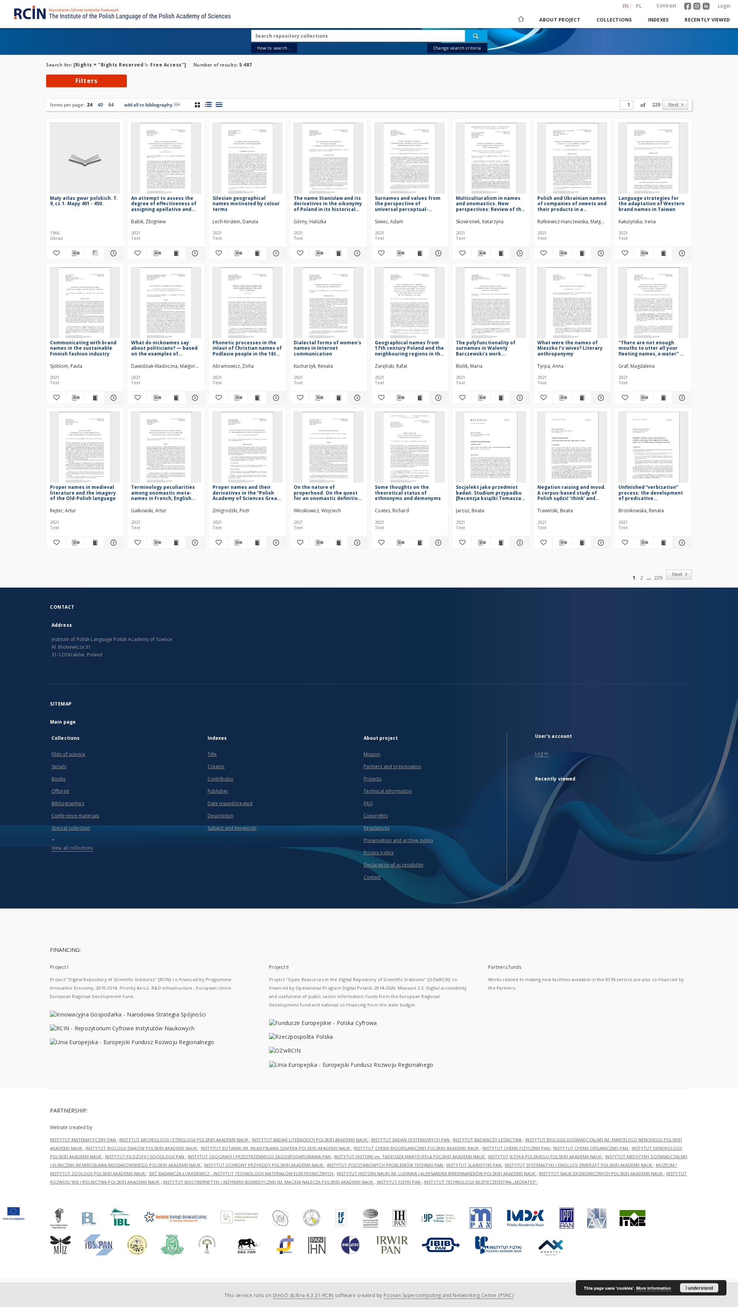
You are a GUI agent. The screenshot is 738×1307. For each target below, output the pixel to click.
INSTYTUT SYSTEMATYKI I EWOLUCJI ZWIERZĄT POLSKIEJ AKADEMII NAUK (579, 1165)
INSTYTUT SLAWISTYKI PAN (474, 1165)
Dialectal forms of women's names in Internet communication (327, 348)
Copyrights (376, 815)
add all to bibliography (148, 104)
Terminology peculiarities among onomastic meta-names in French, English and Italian (163, 492)
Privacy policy (379, 852)
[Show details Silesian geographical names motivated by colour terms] (275, 253)
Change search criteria (457, 48)
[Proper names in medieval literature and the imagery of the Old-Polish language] (84, 449)
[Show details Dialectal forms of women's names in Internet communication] (356, 398)
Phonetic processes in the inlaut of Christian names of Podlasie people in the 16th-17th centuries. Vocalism (247, 348)
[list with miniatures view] (208, 104)
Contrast (666, 5)
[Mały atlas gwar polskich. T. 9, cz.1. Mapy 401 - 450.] (84, 160)
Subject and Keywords (232, 828)
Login (724, 6)
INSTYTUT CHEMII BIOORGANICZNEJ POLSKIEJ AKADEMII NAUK (417, 1148)
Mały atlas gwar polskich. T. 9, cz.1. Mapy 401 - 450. (84, 201)
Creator (216, 766)
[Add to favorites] (55, 253)
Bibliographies (68, 803)
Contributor (221, 779)
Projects (373, 779)
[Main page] (520, 19)
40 (100, 104)
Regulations (376, 828)
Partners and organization (393, 766)
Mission (372, 754)
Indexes (658, 20)
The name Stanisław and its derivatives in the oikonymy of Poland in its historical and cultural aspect (328, 203)
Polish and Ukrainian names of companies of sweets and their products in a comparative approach (572, 203)
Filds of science (68, 754)
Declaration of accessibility (393, 865)
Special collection (71, 828)
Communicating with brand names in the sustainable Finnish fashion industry (83, 348)
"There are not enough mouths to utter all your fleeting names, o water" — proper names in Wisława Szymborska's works (651, 348)
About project (559, 20)
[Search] (476, 36)
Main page (63, 722)
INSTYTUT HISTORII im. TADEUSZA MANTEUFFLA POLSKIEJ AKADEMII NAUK (410, 1156)
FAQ (368, 803)
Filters (86, 80)
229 (656, 104)
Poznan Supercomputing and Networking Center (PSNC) (449, 1295)
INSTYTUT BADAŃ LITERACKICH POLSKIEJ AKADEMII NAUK (310, 1140)
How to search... (274, 48)
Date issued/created (230, 803)
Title (212, 754)
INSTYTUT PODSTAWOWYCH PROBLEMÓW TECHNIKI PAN (385, 1165)
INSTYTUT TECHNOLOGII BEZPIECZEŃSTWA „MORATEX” (480, 1182)
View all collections (72, 848)
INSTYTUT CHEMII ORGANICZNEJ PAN (591, 1148)
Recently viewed (707, 20)
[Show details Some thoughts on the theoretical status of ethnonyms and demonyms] (437, 543)
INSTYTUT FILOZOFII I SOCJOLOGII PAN (145, 1156)
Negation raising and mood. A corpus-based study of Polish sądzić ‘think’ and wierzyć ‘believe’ (571, 492)
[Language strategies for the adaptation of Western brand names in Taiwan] (653, 160)
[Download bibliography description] (75, 253)
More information (653, 1288)
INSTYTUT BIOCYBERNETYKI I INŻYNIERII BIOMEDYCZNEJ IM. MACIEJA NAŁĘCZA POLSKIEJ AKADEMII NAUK (268, 1182)
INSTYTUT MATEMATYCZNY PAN (83, 1140)
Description (220, 815)
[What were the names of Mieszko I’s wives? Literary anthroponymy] (572, 304)
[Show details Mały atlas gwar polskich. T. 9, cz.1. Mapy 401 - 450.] (113, 253)
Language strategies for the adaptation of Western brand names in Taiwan (651, 203)
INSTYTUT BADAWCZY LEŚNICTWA (488, 1140)
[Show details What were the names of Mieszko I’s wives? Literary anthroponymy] (600, 398)
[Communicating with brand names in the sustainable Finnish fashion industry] (84, 304)
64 (111, 104)
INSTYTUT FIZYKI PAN (399, 1182)
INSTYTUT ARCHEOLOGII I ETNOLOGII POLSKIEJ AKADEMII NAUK (184, 1140)
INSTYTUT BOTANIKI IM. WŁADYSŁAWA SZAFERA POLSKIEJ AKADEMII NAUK (276, 1148)
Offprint (60, 791)
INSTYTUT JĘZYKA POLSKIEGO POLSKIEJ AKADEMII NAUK (545, 1156)
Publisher (218, 791)
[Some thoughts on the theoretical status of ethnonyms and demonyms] (409, 449)
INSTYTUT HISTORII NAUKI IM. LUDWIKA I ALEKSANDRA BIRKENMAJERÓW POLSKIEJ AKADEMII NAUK (437, 1173)
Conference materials (75, 815)
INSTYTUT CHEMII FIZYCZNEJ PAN (516, 1148)
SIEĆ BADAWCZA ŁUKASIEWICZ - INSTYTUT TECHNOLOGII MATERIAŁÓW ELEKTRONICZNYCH (241, 1173)
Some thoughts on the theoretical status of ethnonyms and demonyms (408, 492)
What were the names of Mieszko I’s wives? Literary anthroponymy (570, 348)
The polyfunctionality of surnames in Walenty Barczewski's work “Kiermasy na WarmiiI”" (485, 348)
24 (89, 104)
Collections (614, 20)
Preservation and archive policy (399, 840)
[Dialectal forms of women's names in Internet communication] (328, 304)
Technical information (388, 791)
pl (639, 5)
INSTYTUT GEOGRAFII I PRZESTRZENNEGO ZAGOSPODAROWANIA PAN (260, 1156)
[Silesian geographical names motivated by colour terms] (247, 160)
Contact (372, 877)
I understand (699, 1287)
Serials (59, 766)
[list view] (219, 104)
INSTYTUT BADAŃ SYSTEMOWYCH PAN (410, 1140)
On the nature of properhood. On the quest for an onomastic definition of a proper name (327, 492)
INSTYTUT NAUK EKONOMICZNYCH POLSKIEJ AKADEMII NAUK (601, 1173)
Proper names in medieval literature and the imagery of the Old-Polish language (83, 492)
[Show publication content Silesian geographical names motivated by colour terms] (257, 253)
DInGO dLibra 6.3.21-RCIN (303, 1295)
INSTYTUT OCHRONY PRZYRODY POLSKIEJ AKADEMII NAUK (264, 1165)
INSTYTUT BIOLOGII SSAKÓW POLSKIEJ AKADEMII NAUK (142, 1148)
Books (59, 779)
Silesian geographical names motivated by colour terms (246, 203)
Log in (542, 753)
